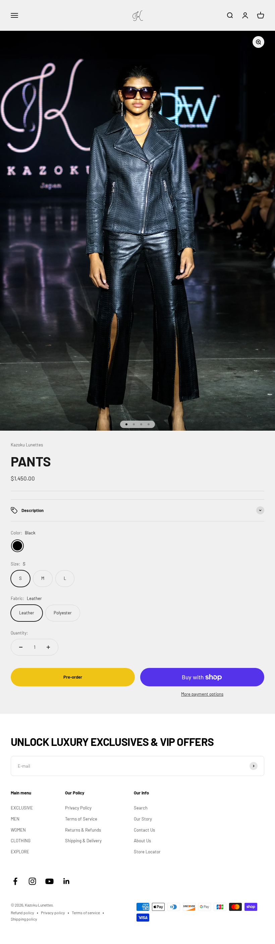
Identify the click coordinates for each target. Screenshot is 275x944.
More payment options (202, 694)
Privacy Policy (78, 807)
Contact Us (144, 830)
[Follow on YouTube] (49, 881)
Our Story (143, 819)
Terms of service (86, 912)
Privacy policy (53, 912)
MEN (15, 819)
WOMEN (18, 830)
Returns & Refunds (83, 830)
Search (141, 807)
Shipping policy (24, 919)
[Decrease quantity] (21, 647)
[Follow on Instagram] (32, 881)
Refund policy (22, 912)
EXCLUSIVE (22, 807)
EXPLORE (20, 851)
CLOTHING (21, 840)
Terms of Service (81, 819)
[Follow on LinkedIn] (66, 881)
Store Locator (147, 851)
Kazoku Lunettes (27, 444)
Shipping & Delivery (83, 840)
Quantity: (19, 632)
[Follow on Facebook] (15, 881)
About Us (142, 840)
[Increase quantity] (48, 647)
